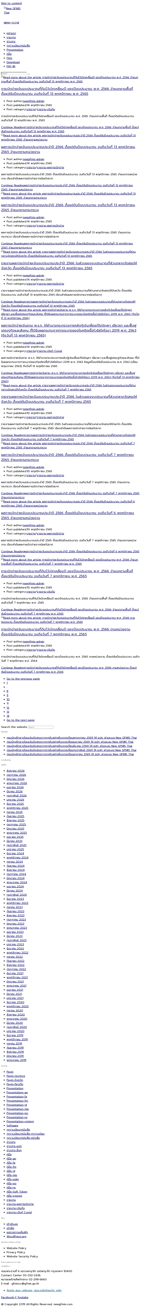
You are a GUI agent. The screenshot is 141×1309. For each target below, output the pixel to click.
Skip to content (11, 3)
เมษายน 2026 (15, 787)
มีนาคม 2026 (15, 791)
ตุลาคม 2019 (14, 1043)
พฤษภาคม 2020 (17, 1019)
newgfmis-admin (33, 101)
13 (8, 712)
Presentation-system (20, 1121)
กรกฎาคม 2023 (16, 919)
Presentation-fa (17, 1096)
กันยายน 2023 (15, 911)
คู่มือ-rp (11, 1187)
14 (8, 716)
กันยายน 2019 (15, 1048)
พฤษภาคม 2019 (16, 1060)
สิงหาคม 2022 (16, 965)
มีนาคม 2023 (14, 936)
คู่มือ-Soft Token (17, 1192)
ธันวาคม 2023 (15, 899)
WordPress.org (16, 1236)
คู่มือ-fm (11, 1167)
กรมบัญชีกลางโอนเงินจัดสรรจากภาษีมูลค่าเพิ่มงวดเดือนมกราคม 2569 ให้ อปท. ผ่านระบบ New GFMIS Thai (70, 754)
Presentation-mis (18, 1109)
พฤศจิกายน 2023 (17, 903)
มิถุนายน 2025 (15, 829)
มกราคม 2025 (15, 849)
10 (8, 699)
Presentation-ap (17, 1092)
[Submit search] (29, 74)
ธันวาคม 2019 (15, 1035)
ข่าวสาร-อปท (14, 1146)
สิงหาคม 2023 (15, 915)
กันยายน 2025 (15, 816)
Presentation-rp (17, 1117)
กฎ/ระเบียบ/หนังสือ (18, 46)
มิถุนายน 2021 (15, 981)
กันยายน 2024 (16, 866)
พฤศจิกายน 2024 (18, 857)
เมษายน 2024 (15, 886)
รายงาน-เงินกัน (46, 109)
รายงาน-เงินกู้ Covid (49, 351)
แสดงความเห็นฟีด (17, 1232)
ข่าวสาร (11, 41)
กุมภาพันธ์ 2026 (17, 795)
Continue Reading (68, 304)
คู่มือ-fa (11, 1163)
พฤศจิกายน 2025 (17, 808)
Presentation (15, 50)
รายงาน (11, 37)
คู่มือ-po (11, 1183)
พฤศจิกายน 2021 (17, 977)
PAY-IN (11, 66)
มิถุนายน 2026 (15, 779)
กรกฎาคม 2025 (16, 824)
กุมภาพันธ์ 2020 (17, 1027)
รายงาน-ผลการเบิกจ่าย (50, 167)
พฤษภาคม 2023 (17, 928)
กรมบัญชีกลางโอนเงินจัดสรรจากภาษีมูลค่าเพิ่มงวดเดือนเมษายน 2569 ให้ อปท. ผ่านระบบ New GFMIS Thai (70, 742)
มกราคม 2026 (15, 800)
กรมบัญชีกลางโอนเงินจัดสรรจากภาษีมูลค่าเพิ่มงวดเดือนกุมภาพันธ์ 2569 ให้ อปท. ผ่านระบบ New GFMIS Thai (71, 750)
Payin (10, 1072)
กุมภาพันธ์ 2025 (16, 845)
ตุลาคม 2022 (15, 957)
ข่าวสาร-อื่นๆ (14, 1150)
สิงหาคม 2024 (16, 870)
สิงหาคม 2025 (15, 820)
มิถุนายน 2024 (16, 878)
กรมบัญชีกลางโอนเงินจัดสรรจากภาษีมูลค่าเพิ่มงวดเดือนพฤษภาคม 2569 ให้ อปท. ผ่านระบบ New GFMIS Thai (72, 738)
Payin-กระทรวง (16, 1076)
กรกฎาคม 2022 (16, 969)
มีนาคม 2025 (14, 841)
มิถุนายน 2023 (15, 924)
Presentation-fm (17, 1101)
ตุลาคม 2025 (15, 812)
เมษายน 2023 (15, 932)
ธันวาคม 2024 (15, 853)
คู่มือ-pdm (13, 1179)
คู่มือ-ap (11, 1158)
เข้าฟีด (10, 1228)
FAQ (9, 58)
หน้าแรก (11, 33)
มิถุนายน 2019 (15, 1056)
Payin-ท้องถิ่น (15, 1084)
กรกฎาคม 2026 (16, 775)
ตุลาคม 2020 (15, 1010)
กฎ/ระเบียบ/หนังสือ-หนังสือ (23, 1138)
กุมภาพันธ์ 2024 (17, 895)
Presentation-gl (17, 1105)
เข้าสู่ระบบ (12, 1224)
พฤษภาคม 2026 (17, 783)
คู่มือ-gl (11, 1171)
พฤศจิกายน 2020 (18, 1006)
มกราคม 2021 (15, 998)
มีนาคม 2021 (14, 994)
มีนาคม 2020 (15, 1023)
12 (8, 708)
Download (13, 62)
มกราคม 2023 (15, 944)
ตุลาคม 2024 (15, 862)
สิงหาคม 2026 (16, 771)
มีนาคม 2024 (15, 891)
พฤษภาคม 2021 (16, 986)
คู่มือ (9, 54)
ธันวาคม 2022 (15, 948)
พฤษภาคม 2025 (17, 833)
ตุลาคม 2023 (15, 907)
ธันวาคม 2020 (15, 1002)
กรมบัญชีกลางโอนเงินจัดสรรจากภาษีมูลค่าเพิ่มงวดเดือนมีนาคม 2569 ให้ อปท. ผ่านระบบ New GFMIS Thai (69, 746)
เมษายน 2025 (15, 837)
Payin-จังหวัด (15, 1080)
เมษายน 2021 (15, 990)
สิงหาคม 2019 (15, 1052)
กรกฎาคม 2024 (16, 874)
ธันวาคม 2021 (15, 973)
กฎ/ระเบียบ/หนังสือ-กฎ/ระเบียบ (25, 1134)
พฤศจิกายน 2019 (17, 1039)
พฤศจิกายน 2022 (18, 953)
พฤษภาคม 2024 (17, 882)
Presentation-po (17, 1113)
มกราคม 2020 (15, 1031)
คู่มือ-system (14, 1196)
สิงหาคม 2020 (16, 1015)
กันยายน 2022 (15, 961)
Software (12, 1125)
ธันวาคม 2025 (15, 804)
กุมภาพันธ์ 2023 (16, 940)
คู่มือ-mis (12, 1175)
